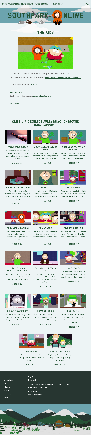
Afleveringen (14, 3)
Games (37, 3)
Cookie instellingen (35, 395)
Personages (46, 3)
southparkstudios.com (42, 96)
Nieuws (30, 3)
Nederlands (32, 380)
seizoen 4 (33, 84)
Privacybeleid (33, 391)
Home (4, 3)
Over (55, 3)
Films (23, 3)
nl (62, 3)
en (59, 3)
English (30, 376)
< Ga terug (14, 103)
